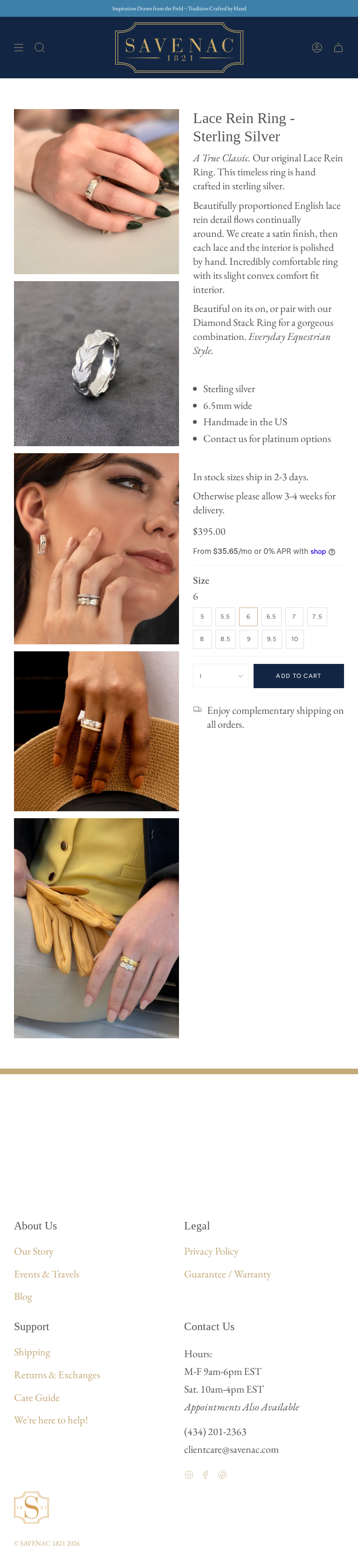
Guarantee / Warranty (227, 1274)
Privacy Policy (211, 1251)
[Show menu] (18, 47)
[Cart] (338, 47)
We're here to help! (51, 1420)
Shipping (32, 1352)
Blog (23, 1296)
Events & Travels (46, 1274)
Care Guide (37, 1397)
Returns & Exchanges (57, 1374)
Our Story (34, 1251)
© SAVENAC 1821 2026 (47, 1543)
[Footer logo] (31, 1507)
